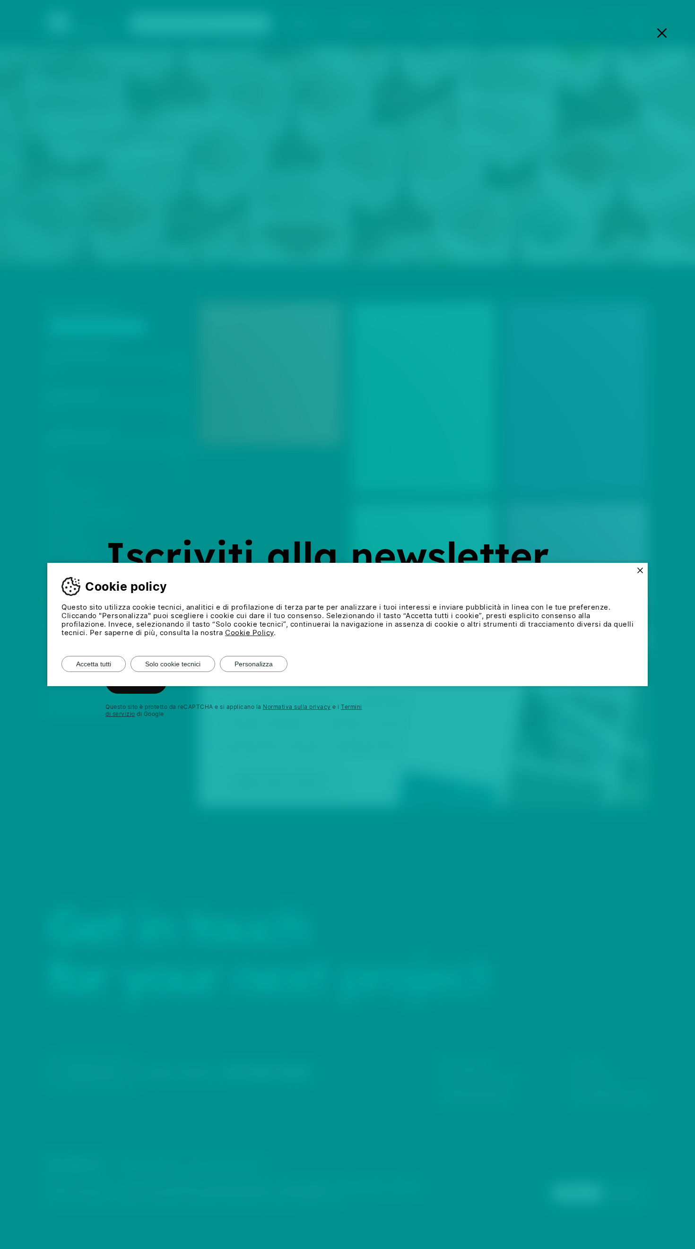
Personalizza (254, 664)
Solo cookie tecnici (172, 664)
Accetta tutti (93, 664)
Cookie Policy (249, 632)
